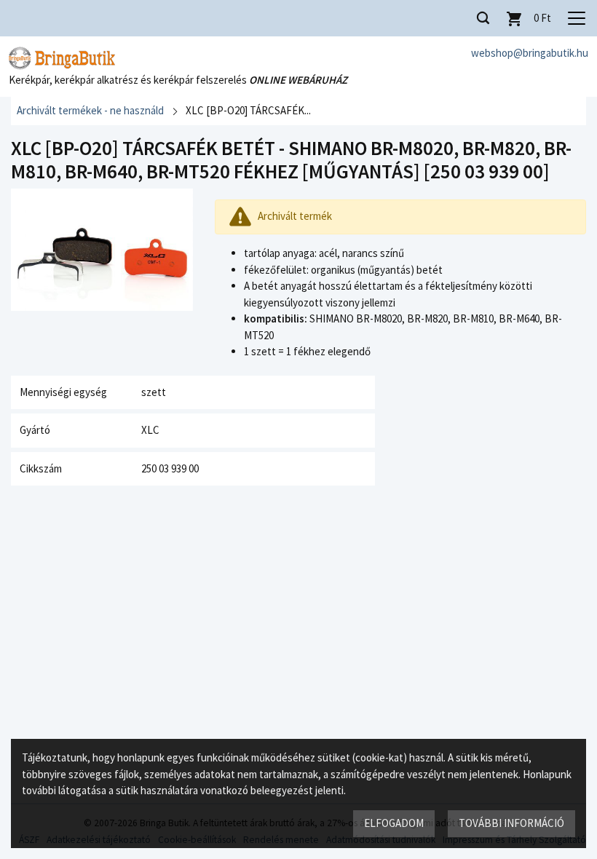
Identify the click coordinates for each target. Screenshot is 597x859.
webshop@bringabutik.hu (529, 53)
